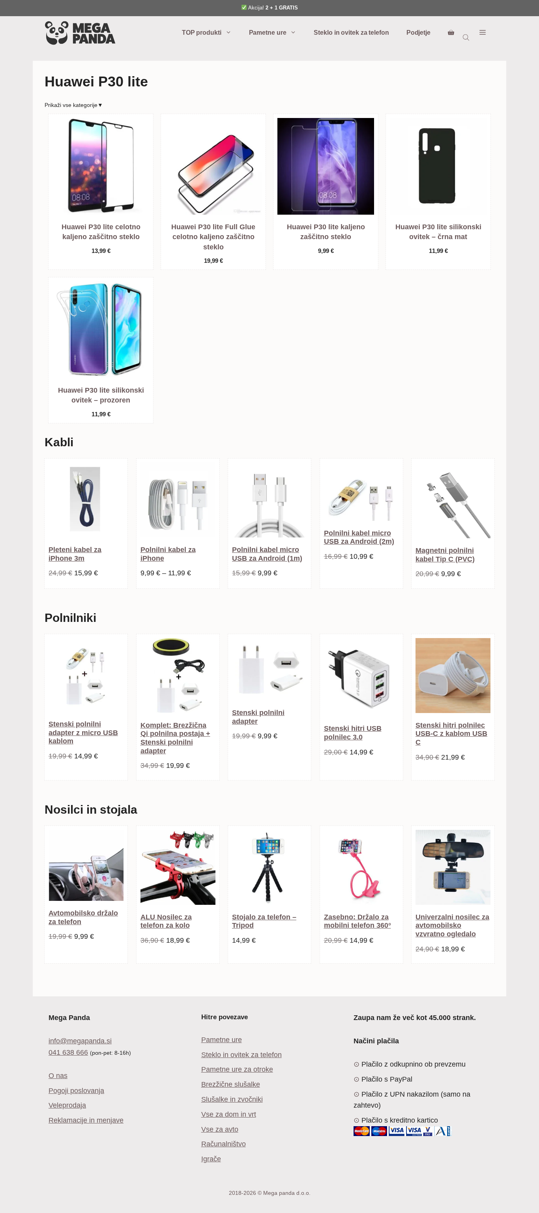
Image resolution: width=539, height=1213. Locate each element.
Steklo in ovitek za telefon (351, 32)
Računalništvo (223, 1144)
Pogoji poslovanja (76, 1091)
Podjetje (418, 32)
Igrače (211, 1159)
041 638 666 (68, 1052)
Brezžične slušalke (230, 1084)
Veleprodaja (67, 1105)
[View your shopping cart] (451, 32)
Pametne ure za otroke (237, 1069)
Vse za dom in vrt (228, 1114)
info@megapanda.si (80, 1041)
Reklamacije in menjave (86, 1120)
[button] (482, 32)
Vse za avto (219, 1129)
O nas (58, 1076)
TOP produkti (201, 32)
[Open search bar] (467, 37)
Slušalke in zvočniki (232, 1099)
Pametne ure (267, 32)
